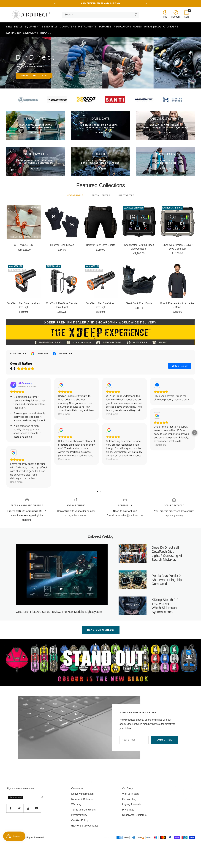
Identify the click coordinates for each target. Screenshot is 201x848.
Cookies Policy (79, 820)
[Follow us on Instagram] (28, 808)
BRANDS (45, 33)
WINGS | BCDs (152, 26)
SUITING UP (13, 33)
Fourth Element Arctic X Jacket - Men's (177, 305)
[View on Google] (13, 452)
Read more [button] (16, 481)
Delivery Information (82, 793)
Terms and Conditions (83, 809)
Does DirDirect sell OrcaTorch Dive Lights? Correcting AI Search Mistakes (167, 554)
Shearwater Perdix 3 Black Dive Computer (139, 247)
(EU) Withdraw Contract (84, 825)
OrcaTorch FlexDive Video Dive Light (100, 305)
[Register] (42, 797)
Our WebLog (129, 799)
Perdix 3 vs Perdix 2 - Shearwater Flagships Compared (167, 580)
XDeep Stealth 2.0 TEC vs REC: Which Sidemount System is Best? (165, 606)
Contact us (77, 788)
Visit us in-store (130, 793)
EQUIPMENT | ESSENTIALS (41, 26)
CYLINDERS (170, 26)
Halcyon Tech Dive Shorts (100, 245)
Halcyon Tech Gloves (62, 245)
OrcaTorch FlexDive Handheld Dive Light (24, 305)
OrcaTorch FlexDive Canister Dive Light (62, 305)
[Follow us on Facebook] (10, 808)
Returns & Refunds (81, 799)
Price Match (128, 809)
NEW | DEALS (14, 26)
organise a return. (77, 515)
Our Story (127, 788)
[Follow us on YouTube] (36, 808)
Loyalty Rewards (131, 804)
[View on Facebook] (157, 385)
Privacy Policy (79, 815)
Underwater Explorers (134, 815)
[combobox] (99, 15)
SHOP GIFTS (29, 75)
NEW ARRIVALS (75, 195)
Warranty (76, 804)
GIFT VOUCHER (23, 245)
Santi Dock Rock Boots (139, 303)
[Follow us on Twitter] (19, 808)
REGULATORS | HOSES (128, 26)
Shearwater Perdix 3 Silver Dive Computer (177, 247)
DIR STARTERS (126, 195)
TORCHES (105, 26)
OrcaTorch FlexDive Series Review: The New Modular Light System (59, 611)
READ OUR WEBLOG (100, 630)
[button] (6, 432)
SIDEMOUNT (30, 33)
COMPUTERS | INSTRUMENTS (78, 26)
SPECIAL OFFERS (101, 195)
